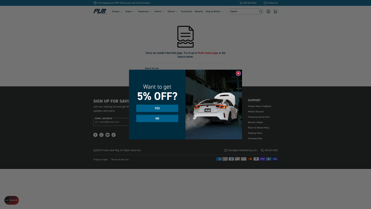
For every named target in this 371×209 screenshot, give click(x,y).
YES (157, 108)
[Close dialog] (238, 73)
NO (157, 118)
